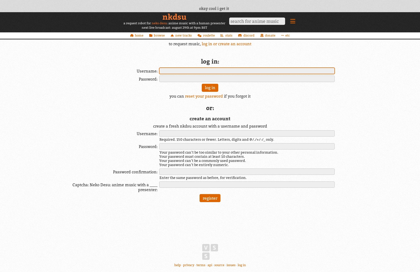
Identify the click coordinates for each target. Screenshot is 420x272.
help (177, 265)
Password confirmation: (135, 171)
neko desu (159, 23)
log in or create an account (226, 43)
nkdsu (174, 16)
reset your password (204, 96)
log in (242, 265)
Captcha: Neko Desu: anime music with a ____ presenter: (115, 187)
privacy (188, 265)
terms (200, 265)
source (219, 265)
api (210, 265)
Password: (148, 79)
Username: (147, 71)
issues (231, 265)
